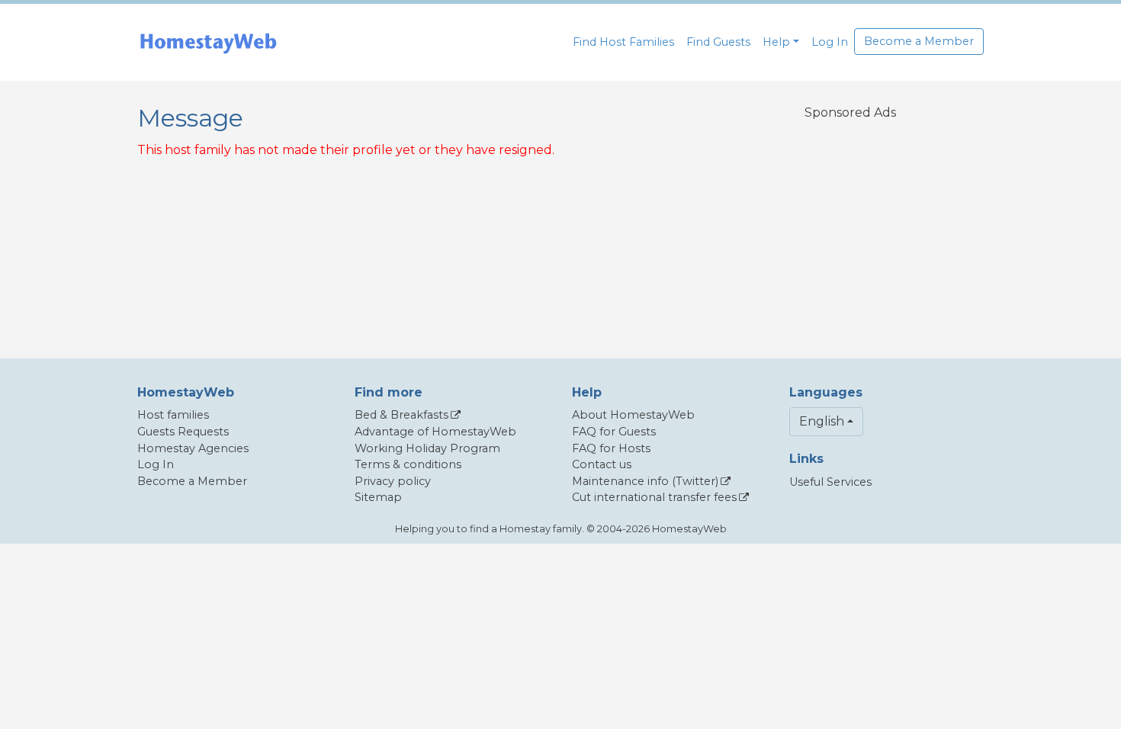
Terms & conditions (408, 464)
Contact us (601, 464)
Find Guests (718, 42)
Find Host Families (623, 42)
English (821, 421)
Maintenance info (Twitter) (645, 481)
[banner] (208, 42)
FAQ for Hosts (611, 448)
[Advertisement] (850, 229)
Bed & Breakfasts (401, 415)
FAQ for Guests (614, 431)
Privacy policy (393, 481)
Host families (173, 415)
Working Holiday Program (427, 448)
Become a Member (919, 41)
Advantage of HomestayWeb (435, 431)
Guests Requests (183, 431)
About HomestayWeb (633, 415)
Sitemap (378, 497)
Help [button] (776, 42)
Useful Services (830, 482)
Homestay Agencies (193, 448)
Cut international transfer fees (654, 497)
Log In (829, 42)
